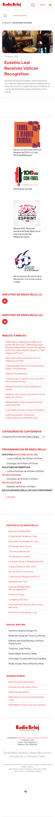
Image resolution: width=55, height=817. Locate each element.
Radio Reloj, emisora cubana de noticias (32, 738)
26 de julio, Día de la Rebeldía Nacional (26, 561)
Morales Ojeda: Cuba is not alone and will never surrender (23, 403)
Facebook (25, 781)
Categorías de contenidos (14, 436)
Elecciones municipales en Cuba (23, 541)
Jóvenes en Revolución (19, 551)
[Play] (5, 301)
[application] (5, 301)
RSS (27, 804)
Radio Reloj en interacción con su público (27, 704)
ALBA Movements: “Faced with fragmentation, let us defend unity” (21, 416)
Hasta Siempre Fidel (18, 581)
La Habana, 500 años (18, 599)
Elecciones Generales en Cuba (23, 612)
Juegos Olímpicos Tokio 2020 (22, 566)
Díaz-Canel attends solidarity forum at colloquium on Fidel (22, 359)
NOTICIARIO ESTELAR (25, 454)
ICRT (44, 769)
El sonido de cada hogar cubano (23, 687)
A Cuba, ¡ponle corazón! (19, 556)
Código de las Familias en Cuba (23, 536)
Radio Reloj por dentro (19, 692)
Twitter (13, 781)
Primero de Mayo (16, 594)
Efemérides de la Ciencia (20, 546)
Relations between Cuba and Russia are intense (23, 388)
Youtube (13, 793)
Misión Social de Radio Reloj (21, 682)
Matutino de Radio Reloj (19, 531)
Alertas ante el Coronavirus (21, 571)
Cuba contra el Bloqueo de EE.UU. (24, 576)
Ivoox (43, 793)
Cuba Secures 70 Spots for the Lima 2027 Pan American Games (25, 380)
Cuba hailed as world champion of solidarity (25, 410)
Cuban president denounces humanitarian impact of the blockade (24, 367)
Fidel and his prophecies (16, 373)
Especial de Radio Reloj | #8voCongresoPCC (20, 588)
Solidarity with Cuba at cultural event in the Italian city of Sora (25, 395)
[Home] (5, 15)
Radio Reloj (11, 4)
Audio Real (10, 497)
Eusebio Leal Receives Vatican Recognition (21, 68)
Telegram (25, 793)
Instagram (43, 781)
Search (32, 4)
